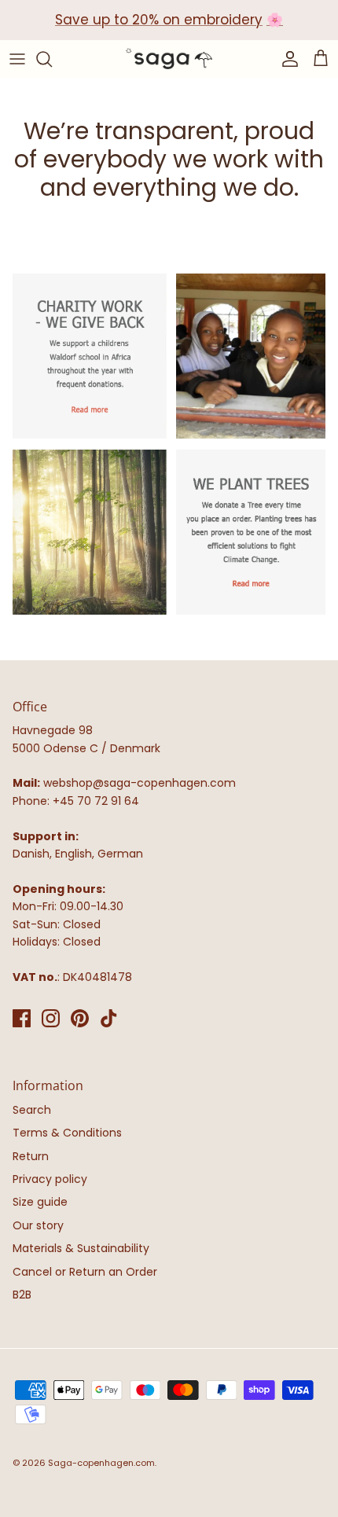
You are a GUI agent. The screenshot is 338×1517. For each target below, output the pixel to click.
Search (32, 1110)
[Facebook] (22, 1018)
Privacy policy (50, 1179)
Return (31, 1156)
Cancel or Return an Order (85, 1272)
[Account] (286, 59)
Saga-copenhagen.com (101, 1462)
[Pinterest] (80, 1018)
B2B (22, 1294)
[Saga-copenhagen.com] (169, 59)
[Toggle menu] (17, 59)
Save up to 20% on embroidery (159, 19)
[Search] (52, 59)
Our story (38, 1225)
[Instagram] (51, 1018)
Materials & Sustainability (81, 1248)
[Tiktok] (109, 1018)
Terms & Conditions (67, 1133)
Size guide (40, 1202)
